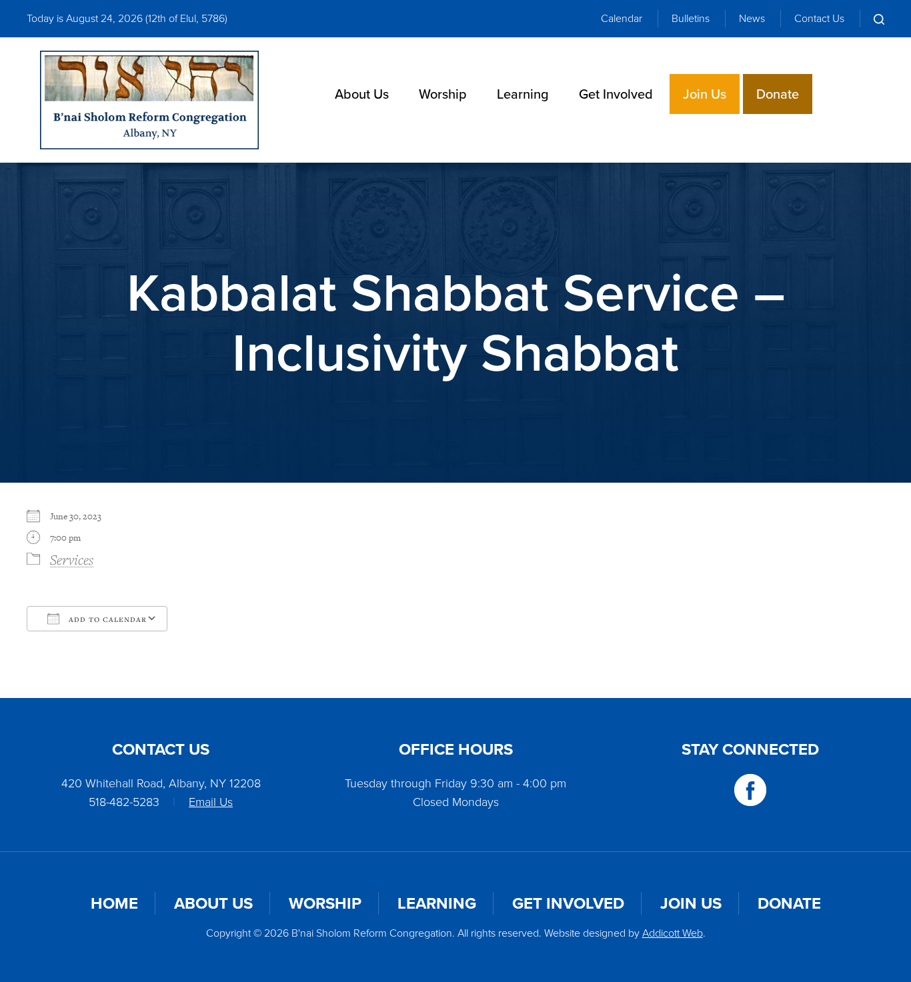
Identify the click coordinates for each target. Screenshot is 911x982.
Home (114, 903)
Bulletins (691, 18)
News (752, 18)
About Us (362, 94)
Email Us (211, 802)
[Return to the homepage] (149, 100)
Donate (777, 94)
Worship (443, 94)
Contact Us (819, 18)
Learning (523, 94)
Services (71, 559)
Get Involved (616, 94)
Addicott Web (672, 933)
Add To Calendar (106, 619)
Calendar (621, 18)
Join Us (704, 94)
